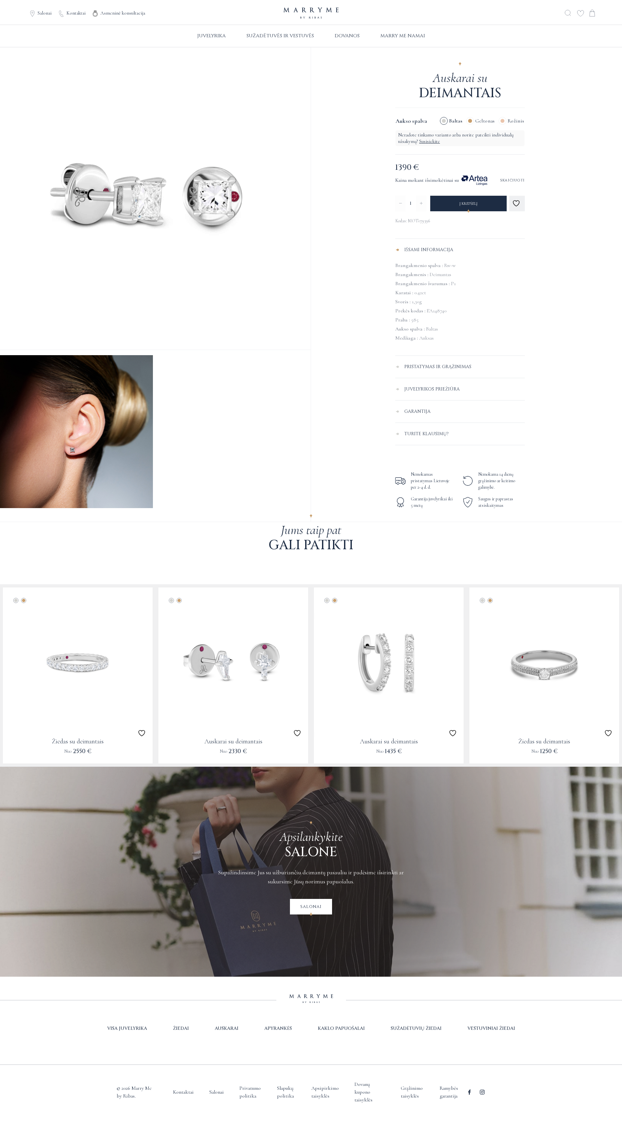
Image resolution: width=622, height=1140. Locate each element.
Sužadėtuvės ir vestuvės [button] (280, 35)
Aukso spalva (411, 120)
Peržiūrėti (77, 755)
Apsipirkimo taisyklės (325, 1092)
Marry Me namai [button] (402, 35)
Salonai (45, 13)
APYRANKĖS (278, 1028)
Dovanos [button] (347, 35)
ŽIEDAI (181, 1028)
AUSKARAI (226, 1028)
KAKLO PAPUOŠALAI (341, 1028)
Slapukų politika (285, 1092)
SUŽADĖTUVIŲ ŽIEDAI (416, 1028)
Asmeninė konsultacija (122, 13)
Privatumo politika (250, 1092)
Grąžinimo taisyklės (412, 1092)
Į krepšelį (468, 203)
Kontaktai (76, 13)
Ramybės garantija (449, 1092)
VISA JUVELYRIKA (127, 1028)
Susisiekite (429, 141)
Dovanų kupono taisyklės (363, 1092)
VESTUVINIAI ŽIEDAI (491, 1028)
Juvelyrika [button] (211, 35)
